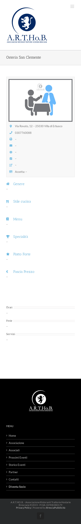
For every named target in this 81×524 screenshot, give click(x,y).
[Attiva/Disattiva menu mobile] (72, 6)
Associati (14, 450)
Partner (13, 472)
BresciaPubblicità (55, 507)
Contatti (14, 479)
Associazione (16, 442)
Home (12, 435)
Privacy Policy (23, 507)
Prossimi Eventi (18, 457)
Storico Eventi (17, 464)
